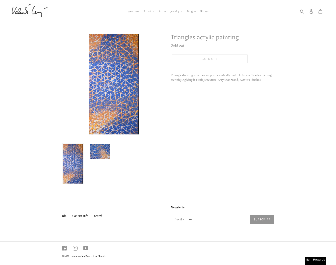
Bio (64, 216)
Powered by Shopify (95, 256)
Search (98, 216)
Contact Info (80, 216)
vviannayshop (78, 256)
